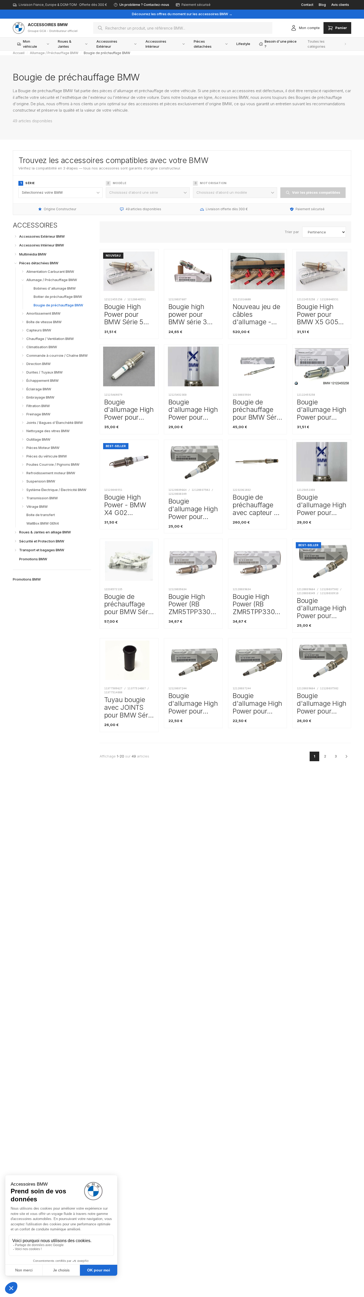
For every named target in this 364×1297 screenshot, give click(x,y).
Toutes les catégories (316, 44)
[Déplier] (15, 236)
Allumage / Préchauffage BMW (54, 53)
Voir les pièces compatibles (316, 192)
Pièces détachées (203, 44)
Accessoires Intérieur (155, 44)
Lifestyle (243, 44)
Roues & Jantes (64, 44)
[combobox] (182, 28)
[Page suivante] (346, 756)
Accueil (19, 53)
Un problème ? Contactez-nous (144, 5)
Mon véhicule (30, 44)
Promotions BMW (27, 579)
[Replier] (15, 263)
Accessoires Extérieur (106, 44)
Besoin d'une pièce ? (281, 44)
